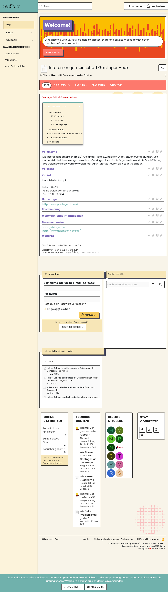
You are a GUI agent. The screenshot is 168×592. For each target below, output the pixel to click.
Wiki (8, 25)
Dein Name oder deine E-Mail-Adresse (69, 283)
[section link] (154, 152)
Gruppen (11, 40)
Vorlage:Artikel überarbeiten (59, 97)
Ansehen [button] (80, 85)
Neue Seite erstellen (15, 66)
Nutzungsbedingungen (106, 539)
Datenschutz (128, 539)
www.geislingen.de (53, 227)
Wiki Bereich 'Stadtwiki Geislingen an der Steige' (88, 457)
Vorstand (57, 116)
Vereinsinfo (54, 112)
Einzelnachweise (57, 137)
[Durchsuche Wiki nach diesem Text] (161, 284)
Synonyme (116, 85)
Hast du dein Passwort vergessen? (65, 304)
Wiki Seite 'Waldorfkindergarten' (88, 514)
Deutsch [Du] (51, 539)
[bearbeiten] (162, 152)
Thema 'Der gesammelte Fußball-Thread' (88, 433)
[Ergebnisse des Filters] (153, 284)
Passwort (50, 294)
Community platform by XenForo (136, 543)
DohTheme (160, 548)
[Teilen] (162, 67)
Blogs (9, 32)
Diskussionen (62, 85)
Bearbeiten (98, 85)
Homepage (59, 124)
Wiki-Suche (11, 59)
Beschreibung (55, 129)
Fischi (57, 249)
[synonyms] (158, 152)
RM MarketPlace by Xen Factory (144, 546)
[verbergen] (150, 152)
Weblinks (53, 141)
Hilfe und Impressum (148, 539)
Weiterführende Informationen (64, 133)
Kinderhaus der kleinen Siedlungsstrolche (72, 379)
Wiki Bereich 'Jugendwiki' (87, 478)
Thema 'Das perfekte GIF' (87, 495)
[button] (32, 32)
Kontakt (57, 120)
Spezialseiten (12, 53)
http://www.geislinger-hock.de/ (61, 204)
